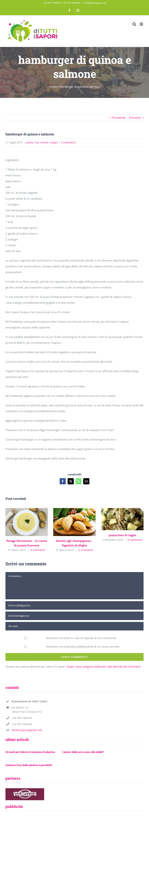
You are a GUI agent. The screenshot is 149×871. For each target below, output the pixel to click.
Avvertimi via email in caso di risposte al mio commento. (81, 638)
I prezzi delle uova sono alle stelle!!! (82, 752)
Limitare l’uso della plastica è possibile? (29, 765)
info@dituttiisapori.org (95, 2)
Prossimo (135, 117)
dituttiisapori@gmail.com (27, 730)
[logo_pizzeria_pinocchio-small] (24, 789)
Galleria (32, 522)
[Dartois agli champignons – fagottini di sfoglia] (74, 522)
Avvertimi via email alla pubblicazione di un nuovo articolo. (83, 646)
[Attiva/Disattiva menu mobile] (142, 24)
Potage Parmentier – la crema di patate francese (21, 522)
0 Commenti (68, 142)
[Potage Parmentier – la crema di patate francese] (26, 522)
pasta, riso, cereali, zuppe (42, 142)
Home (53, 86)
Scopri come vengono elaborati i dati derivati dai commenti (103, 666)
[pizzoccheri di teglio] (122, 519)
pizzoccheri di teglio (117, 519)
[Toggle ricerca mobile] (134, 24)
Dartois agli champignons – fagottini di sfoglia (69, 522)
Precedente (119, 117)
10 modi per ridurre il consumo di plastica (30, 752)
